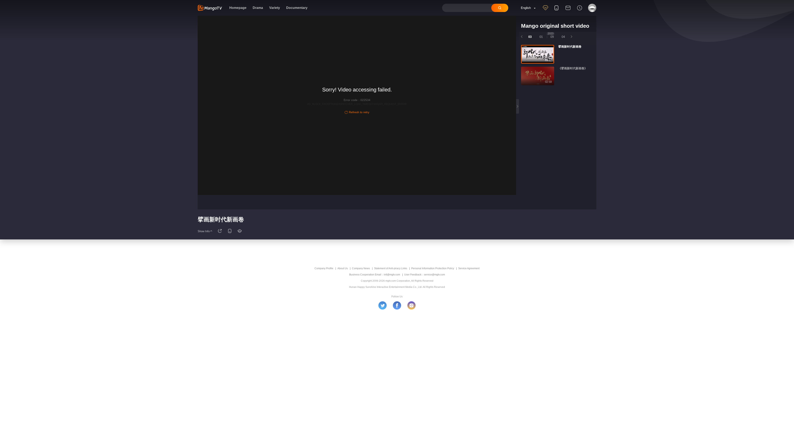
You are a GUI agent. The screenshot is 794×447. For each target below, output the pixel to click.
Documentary (296, 8)
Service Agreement (469, 268)
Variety (274, 8)
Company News (361, 268)
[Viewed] (579, 10)
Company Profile (323, 268)
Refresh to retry (359, 112)
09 (551, 35)
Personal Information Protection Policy (432, 268)
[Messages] (568, 10)
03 (530, 36)
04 (563, 36)
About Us (342, 268)
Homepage (237, 8)
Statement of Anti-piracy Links (390, 268)
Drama (258, 8)
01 (541, 36)
